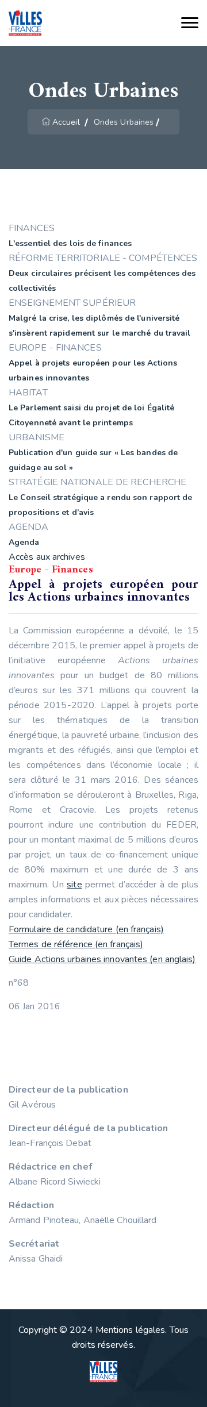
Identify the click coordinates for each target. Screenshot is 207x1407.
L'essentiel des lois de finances (70, 243)
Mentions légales (130, 1330)
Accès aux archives (47, 557)
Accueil (66, 122)
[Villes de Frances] (25, 23)
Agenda (24, 542)
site (74, 884)
